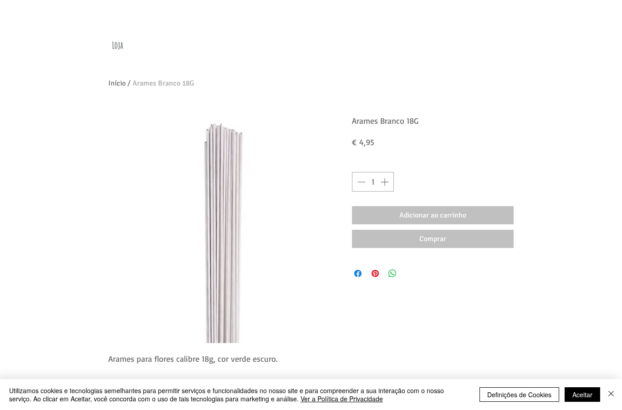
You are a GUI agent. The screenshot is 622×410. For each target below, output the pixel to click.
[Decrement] (360, 181)
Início (117, 83)
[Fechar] (611, 394)
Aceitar (582, 394)
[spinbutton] (372, 181)
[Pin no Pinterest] (375, 273)
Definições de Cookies (519, 394)
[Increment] (385, 181)
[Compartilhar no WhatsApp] (392, 273)
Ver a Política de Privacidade (342, 398)
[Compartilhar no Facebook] (357, 273)
